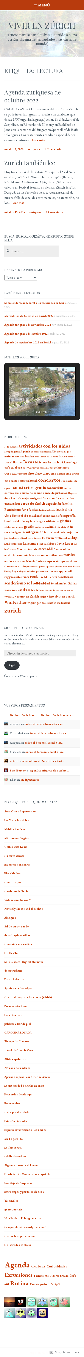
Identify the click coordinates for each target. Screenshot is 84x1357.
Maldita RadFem (14, 829)
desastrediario (13, 970)
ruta (54, 577)
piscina (58, 566)
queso (53, 571)
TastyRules (11, 1201)
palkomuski (32, 566)
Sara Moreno (18, 770)
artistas (9, 456)
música (69, 554)
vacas (70, 590)
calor (25, 467)
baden (29, 456)
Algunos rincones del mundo (22, 1165)
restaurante (21, 577)
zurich (12, 610)
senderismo (15, 583)
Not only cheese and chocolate (23, 909)
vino (50, 596)
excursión (66, 498)
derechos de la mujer (16, 498)
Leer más (38, 140)
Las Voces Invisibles (16, 820)
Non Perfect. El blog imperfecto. (24, 1218)
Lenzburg (42, 543)
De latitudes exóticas (17, 1245)
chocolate (35, 473)
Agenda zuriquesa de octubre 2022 (32, 96)
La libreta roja (13, 1147)
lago (75, 537)
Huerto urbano (59, 1276)
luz (6, 549)
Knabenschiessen (31, 538)
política (31, 571)
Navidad (31, 561)
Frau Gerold (11, 521)
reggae (9, 577)
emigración (38, 498)
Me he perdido (13, 1139)
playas (22, 571)
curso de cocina (32, 493)
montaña (22, 555)
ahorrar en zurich (41, 451)
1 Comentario (53, 149)
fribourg (25, 521)
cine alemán (58, 473)
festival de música (26, 515)
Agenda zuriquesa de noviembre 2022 (27, 325)
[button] (32, 404)
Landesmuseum (13, 543)
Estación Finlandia (15, 1121)
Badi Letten (40, 456)
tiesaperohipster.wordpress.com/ (24, 1227)
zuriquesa (34, 149)
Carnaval (33, 467)
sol (29, 583)
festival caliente (47, 509)
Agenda (25, 451)
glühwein (9, 527)
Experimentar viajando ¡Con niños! (25, 1130)
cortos (67, 488)
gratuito (39, 527)
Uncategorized (39, 1284)
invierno (65, 532)
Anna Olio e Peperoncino (20, 811)
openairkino (69, 561)
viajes (43, 596)
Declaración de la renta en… (58, 715)
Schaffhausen (65, 577)
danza (47, 493)
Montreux (34, 555)
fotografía (67, 515)
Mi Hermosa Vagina (16, 838)
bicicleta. (41, 462)
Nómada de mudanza (17, 1068)
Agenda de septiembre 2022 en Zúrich (27, 342)
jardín (74, 532)
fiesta (44, 515)
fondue (54, 516)
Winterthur (15, 602)
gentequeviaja (13, 1209)
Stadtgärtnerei (29, 780)
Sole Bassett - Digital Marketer (23, 962)
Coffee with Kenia (15, 847)
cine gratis (72, 473)
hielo (52, 527)
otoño (22, 566)
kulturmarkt (50, 538)
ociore (14, 761)
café (7, 467)
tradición (46, 590)
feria (25, 510)
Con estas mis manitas (18, 944)
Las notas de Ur (13, 1015)
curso (17, 493)
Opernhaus (10, 566)
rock (34, 576)
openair (53, 561)
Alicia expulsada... (15, 1059)
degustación (59, 493)
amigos (66, 451)
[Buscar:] (31, 251)
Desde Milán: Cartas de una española (27, 1174)
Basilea (18, 462)
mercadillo (47, 548)
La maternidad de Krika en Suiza (24, 1085)
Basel (8, 462)
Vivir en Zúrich (42, 25)
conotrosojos (12, 882)
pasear (43, 566)
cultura (9, 493)
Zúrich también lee (29, 163)
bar (56, 456)
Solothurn (57, 583)
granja (19, 527)
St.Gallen (70, 583)
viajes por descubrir (16, 1112)
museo (46, 555)
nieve (42, 561)
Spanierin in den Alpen (18, 988)
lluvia (60, 543)
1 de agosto (11, 446)
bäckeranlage (68, 462)
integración (35, 532)
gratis (29, 526)
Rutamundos (12, 1103)
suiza (24, 589)
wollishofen (49, 603)
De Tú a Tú (11, 953)
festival (34, 510)
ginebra (65, 520)
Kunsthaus (65, 538)
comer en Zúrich (27, 480)
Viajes (56, 1283)
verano (9, 596)
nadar (8, 561)
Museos (57, 555)
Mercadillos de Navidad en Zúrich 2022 (28, 316)
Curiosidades (57, 1266)
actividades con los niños (44, 446)
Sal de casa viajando (16, 926)
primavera (42, 571)
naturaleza (19, 561)
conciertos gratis (29, 487)
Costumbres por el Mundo (20, 1236)
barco (62, 456)
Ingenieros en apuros (17, 864)
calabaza (16, 467)
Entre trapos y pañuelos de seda (24, 1192)
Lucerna (71, 543)
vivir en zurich (65, 596)
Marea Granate (27, 549)
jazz (6, 538)
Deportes (73, 492)
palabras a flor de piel (17, 1024)
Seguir (12, 665)
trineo (63, 590)
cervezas (22, 473)
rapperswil (64, 571)
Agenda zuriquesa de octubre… (49, 770)
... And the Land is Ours (18, 1050)
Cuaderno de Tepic (16, 891)
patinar (50, 566)
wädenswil (63, 603)
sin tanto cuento (14, 856)
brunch (53, 462)
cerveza (10, 473)
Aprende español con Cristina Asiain (27, 1077)
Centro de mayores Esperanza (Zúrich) (28, 997)
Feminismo (12, 509)
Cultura (38, 1266)
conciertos (49, 480)
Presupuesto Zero (15, 1006)
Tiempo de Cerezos (16, 1041)
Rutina (19, 1283)
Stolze (15, 590)
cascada (44, 467)
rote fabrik (45, 577)
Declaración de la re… (23, 715)
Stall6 (7, 590)
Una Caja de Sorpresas (18, 1183)
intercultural (51, 532)
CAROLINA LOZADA (17, 1032)
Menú (44, 5)
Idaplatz (61, 527)
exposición (53, 504)
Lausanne (29, 543)
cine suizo (10, 480)
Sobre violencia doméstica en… (44, 724)
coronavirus (55, 488)
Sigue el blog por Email (24, 628)
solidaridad (41, 583)
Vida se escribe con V (17, 900)
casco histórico (59, 467)
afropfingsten (12, 451)
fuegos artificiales (47, 521)
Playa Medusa (12, 873)
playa (14, 571)
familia (67, 503)
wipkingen (34, 603)
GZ (47, 527)
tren (56, 590)
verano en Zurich (27, 596)
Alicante (56, 451)
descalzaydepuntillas (17, 935)
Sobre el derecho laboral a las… (44, 742)
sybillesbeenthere (15, 1156)
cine (46, 473)
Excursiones (19, 1274)
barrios (70, 456)
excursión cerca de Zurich (24, 503)
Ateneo (20, 456)
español (52, 498)
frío (32, 521)
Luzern (12, 549)
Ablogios (10, 918)
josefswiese (15, 537)
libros (52, 543)
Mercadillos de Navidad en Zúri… (43, 761)
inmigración (18, 532)
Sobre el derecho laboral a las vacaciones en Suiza (35, 303)
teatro (36, 589)
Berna (28, 462)
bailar (50, 456)
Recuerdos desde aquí (18, 1094)
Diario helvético (14, 979)
